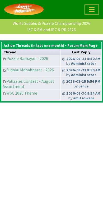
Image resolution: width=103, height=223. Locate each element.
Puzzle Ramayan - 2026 (27, 58)
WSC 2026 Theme (21, 93)
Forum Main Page (82, 45)
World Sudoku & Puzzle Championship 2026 (51, 23)
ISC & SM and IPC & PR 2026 (51, 29)
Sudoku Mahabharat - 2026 (30, 69)
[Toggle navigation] (92, 9)
